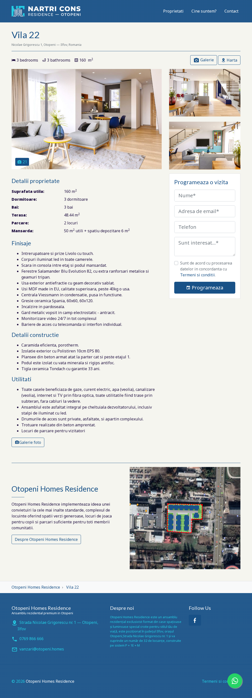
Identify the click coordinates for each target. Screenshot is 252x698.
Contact (231, 11)
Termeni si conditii (197, 275)
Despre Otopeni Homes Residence (46, 539)
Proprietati (173, 11)
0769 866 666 (31, 638)
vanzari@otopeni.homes (41, 649)
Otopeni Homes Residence (50, 681)
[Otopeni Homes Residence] (46, 11)
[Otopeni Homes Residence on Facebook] (195, 620)
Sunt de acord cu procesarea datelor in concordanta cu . (206, 269)
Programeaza (206, 287)
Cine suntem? (204, 11)
